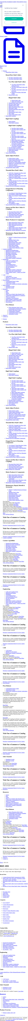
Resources (5, 289)
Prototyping (5, 908)
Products (5, 71)
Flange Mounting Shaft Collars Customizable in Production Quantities (17, 308)
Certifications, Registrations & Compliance (15, 295)
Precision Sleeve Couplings (15, 147)
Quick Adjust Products (11, 152)
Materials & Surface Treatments (13, 251)
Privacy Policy (9, 972)
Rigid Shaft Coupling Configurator (14, 258)
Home (1, 862)
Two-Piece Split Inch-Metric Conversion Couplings (17, 146)
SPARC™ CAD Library (11, 277)
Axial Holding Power (11, 264)
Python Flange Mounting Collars (16, 159)
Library (7, 290)
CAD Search (9, 276)
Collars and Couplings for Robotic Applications (16, 284)
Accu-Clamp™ (6, 902)
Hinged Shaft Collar (13, 95)
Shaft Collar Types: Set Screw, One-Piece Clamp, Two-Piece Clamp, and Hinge (14, 879)
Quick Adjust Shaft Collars (15, 114)
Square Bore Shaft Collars (14, 213)
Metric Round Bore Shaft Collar (16, 107)
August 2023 (6, 897)
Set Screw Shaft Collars (14, 104)
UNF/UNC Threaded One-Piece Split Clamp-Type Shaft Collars (17, 173)
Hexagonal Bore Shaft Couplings (16, 214)
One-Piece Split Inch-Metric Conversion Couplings (17, 143)
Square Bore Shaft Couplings (15, 215)
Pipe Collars (11, 113)
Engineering (5, 259)
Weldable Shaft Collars (14, 105)
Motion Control (6, 906)
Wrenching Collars (13, 108)
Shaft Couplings (6, 916)
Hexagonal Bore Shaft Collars (15, 211)
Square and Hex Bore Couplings (16, 149)
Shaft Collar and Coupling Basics (13, 271)
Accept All (14, 18)
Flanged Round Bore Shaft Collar (16, 109)
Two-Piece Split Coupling (17, 132)
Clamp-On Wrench (13, 165)
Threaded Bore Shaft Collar (15, 103)
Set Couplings (12, 151)
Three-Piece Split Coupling (17, 136)
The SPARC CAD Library (9, 980)
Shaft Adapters (12, 121)
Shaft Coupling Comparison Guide (14, 299)
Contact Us (5, 316)
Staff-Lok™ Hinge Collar (17, 101)
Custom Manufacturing (8, 904)
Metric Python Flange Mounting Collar (17, 227)
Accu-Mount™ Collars (14, 203)
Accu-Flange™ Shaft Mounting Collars (18, 193)
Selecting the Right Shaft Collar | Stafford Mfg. (13, 999)
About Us (5, 315)
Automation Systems (10, 282)
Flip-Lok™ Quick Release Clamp (16, 166)
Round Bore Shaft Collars (12, 72)
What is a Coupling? (10, 296)
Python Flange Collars (14, 158)
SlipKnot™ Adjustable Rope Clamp (17, 163)
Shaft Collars (6, 914)
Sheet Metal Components (11, 254)
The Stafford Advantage (8, 920)
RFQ (1, 67)
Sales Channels (6, 285)
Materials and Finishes (11, 262)
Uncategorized (6, 922)
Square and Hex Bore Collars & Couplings (15, 204)
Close (1, 68)
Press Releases (6, 280)
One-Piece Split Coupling (17, 128)
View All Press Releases (8, 514)
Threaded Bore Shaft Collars (12, 167)
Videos (7, 293)
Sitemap (15, 972)
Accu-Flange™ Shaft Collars (15, 194)
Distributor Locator (10, 286)
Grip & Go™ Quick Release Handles (17, 162)
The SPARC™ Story (10, 255)
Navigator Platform (10, 1020)
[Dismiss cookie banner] (22, 5)
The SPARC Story (7, 949)
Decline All (14, 22)
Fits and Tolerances (10, 267)
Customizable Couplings (14, 311)
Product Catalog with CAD (9, 1012)
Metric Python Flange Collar (15, 229)
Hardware (8, 268)
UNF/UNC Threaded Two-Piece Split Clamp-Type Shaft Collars (17, 176)
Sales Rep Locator (10, 287)
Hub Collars (11, 110)
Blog (7, 291)
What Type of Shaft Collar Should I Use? (15, 294)
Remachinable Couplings (17, 141)
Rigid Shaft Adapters (13, 150)
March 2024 (5, 894)
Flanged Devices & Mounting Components (15, 186)
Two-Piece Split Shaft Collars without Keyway (18, 85)
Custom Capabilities (7, 249)
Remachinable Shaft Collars (15, 112)
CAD (4, 274)
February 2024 (6, 895)
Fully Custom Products (11, 256)
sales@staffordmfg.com (8, 936)
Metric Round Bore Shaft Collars (16, 222)
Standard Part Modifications (12, 250)
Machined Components (11, 253)
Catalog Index (3, 972)
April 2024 (5, 893)
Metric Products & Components (13, 217)
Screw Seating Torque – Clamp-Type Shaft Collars (14, 966)
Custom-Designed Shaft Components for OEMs (14, 877)
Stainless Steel (6, 918)
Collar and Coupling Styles (12, 260)
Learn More (20, 991)
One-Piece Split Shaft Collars (15, 77)
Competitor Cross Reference (12, 298)
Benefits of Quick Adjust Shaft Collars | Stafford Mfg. (15, 886)
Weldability (8, 263)
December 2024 (6, 891)
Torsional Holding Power (11, 265)
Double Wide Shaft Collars (15, 310)
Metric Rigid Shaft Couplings (18, 140)
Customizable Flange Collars (12, 281)
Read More (17, 502)
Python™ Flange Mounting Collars (11, 910)
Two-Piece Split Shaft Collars (15, 79)
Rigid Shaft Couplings (11, 116)
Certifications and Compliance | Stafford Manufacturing (15, 1007)
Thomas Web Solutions (17, 1019)
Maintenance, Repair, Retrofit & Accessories (16, 230)
